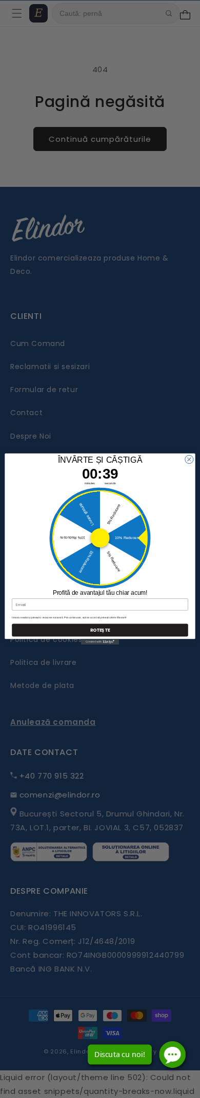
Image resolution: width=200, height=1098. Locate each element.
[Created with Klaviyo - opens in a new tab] (100, 641)
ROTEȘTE (100, 630)
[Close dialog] (189, 459)
